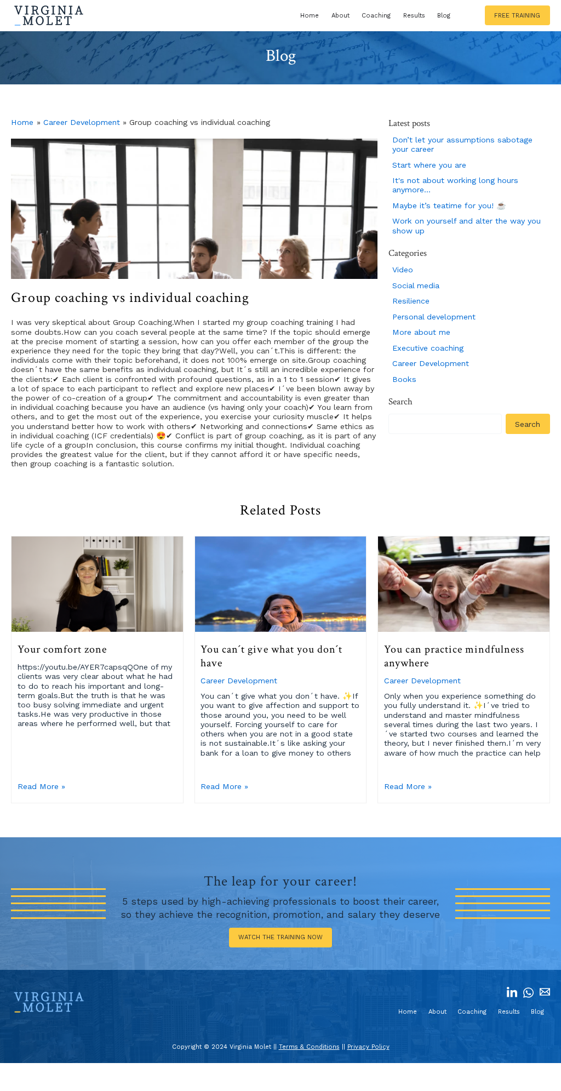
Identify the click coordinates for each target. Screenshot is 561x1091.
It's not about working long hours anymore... (455, 185)
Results (414, 15)
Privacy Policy (368, 1046)
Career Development (81, 122)
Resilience (411, 300)
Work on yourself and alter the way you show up (466, 225)
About (340, 15)
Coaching (376, 15)
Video (402, 269)
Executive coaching (427, 348)
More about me (421, 332)
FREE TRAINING (517, 15)
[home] (49, 16)
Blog (443, 15)
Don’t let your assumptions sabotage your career (462, 144)
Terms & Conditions (309, 1046)
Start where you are (429, 165)
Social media (415, 285)
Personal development (434, 316)
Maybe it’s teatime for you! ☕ (449, 205)
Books (404, 379)
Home (309, 15)
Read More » (41, 786)
